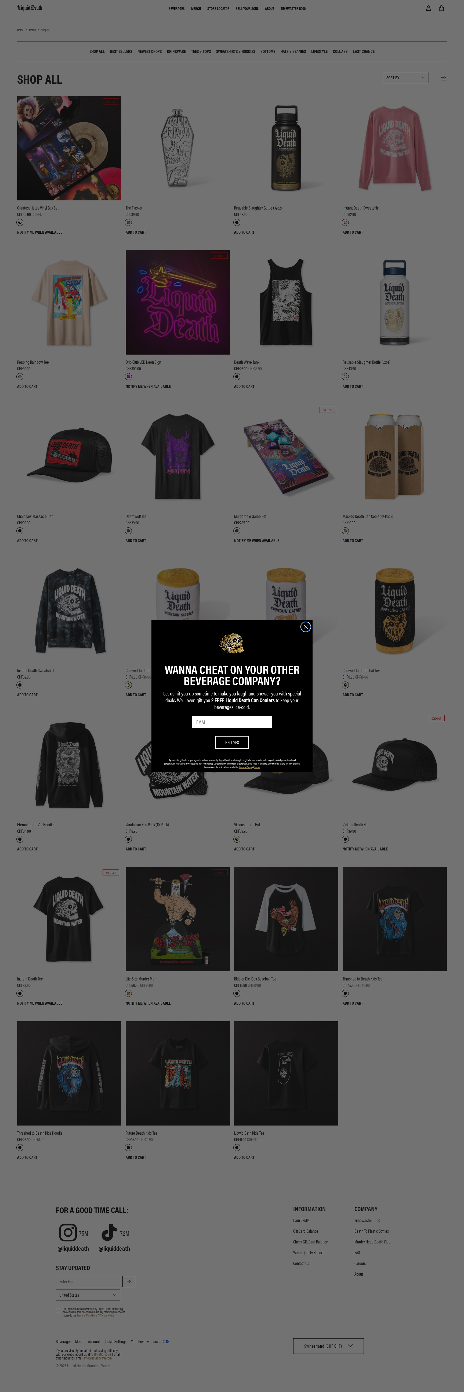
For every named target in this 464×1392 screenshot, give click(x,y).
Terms (257, 767)
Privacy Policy (245, 767)
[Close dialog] (305, 627)
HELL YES (232, 742)
